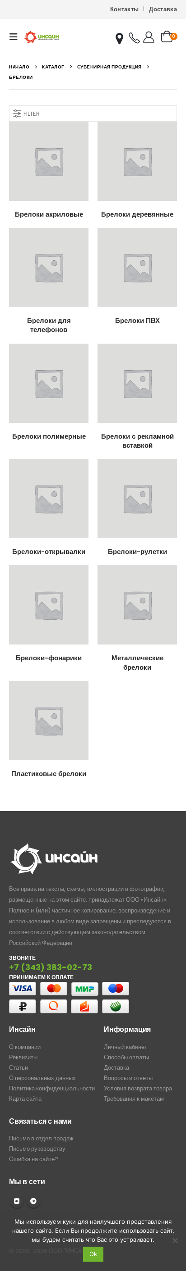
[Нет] (174, 1240)
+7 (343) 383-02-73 (50, 967)
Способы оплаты (126, 1057)
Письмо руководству (37, 1148)
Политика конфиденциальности (52, 1088)
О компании (25, 1047)
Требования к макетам (134, 1098)
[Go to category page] (48, 161)
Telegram (33, 1201)
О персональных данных (42, 1078)
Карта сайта (25, 1098)
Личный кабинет (125, 1047)
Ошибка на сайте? (33, 1159)
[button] (16, 37)
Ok (93, 1253)
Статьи (18, 1067)
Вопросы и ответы (128, 1078)
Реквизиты (23, 1057)
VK (16, 1201)
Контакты (124, 9)
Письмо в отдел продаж (41, 1138)
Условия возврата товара (138, 1088)
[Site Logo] (41, 36)
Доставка (163, 9)
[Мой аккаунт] (149, 37)
